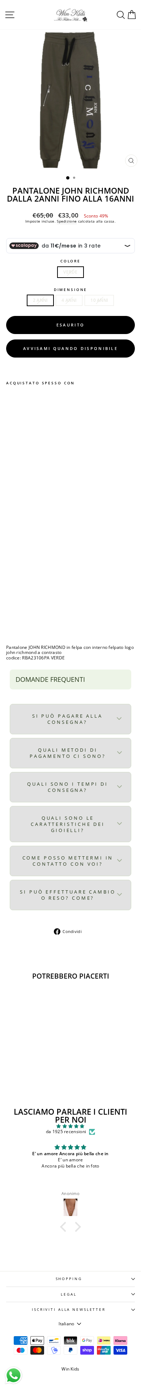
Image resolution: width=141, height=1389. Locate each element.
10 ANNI (99, 300)
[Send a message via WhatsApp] (14, 1375)
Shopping (69, 1278)
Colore (70, 261)
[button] (65, 1227)
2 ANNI (40, 300)
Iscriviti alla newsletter (69, 1309)
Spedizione (67, 221)
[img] (70, 1126)
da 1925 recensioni (66, 1131)
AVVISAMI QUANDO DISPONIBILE (70, 348)
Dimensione (70, 290)
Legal (68, 1294)
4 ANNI (69, 300)
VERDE (70, 272)
